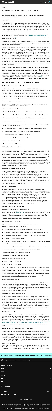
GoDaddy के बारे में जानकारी (6, 365)
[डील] (41, 2)
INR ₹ (48, 391)
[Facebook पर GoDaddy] (2, 395)
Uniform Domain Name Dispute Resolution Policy (33, 36)
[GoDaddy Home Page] (6, 386)
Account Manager (20, 212)
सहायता (2, 368)
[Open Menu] (2, 2)
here (41, 76)
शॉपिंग (2, 381)
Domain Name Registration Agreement (10, 36)
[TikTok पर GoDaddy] (8, 395)
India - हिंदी (3, 391)
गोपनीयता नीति (26, 399)
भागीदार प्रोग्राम (4, 375)
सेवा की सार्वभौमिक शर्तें (39, 408)
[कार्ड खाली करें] (49, 2)
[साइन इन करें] (46, 2)
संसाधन (2, 371)
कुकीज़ (31, 399)
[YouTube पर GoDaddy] (15, 395)
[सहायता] (43, 2)
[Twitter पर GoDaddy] (12, 395)
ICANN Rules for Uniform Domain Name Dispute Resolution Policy (32, 322)
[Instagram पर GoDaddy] (5, 395)
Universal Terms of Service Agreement (37, 35)
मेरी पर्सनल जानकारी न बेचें (26, 402)
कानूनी (21, 399)
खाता (2, 378)
